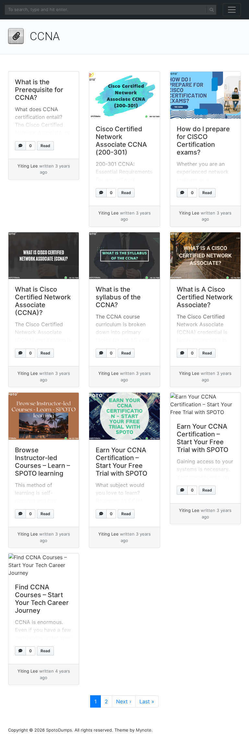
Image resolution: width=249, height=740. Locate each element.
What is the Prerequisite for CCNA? (39, 89)
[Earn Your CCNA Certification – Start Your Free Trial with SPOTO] (124, 416)
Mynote (143, 730)
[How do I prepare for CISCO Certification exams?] (205, 95)
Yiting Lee (28, 165)
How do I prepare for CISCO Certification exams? (203, 140)
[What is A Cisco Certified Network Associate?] (205, 255)
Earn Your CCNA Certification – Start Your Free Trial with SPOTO (121, 461)
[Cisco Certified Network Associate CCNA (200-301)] (124, 95)
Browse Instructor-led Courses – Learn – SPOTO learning (42, 461)
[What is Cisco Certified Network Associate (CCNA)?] (43, 255)
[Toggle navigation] (232, 9)
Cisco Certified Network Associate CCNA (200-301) (121, 140)
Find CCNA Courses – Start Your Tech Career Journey (42, 598)
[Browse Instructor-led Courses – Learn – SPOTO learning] (43, 416)
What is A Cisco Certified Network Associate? (204, 297)
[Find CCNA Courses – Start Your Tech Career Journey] (43, 565)
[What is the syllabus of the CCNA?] (124, 255)
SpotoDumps (59, 730)
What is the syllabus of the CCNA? (118, 297)
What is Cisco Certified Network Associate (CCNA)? (43, 301)
